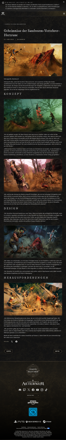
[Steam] (47, 422)
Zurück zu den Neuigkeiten (15, 24)
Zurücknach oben (33, 370)
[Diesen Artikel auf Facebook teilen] (16, 341)
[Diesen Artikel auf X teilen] (12, 341)
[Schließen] (63, 2)
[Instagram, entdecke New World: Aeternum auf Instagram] (42, 390)
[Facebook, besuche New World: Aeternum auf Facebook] (33, 390)
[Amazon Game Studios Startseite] (33, 403)
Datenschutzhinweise (31, 427)
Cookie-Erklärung (41, 427)
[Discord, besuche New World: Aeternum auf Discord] (20, 390)
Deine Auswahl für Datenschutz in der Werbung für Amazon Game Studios (31, 428)
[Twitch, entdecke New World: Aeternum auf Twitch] (24, 390)
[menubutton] (64, 13)
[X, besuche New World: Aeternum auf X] (29, 390)
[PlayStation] (19, 422)
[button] (33, 59)
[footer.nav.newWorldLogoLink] (33, 384)
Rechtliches (23, 427)
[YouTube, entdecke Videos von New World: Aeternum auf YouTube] (37, 390)
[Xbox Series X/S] (33, 421)
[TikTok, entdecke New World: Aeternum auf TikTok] (46, 390)
